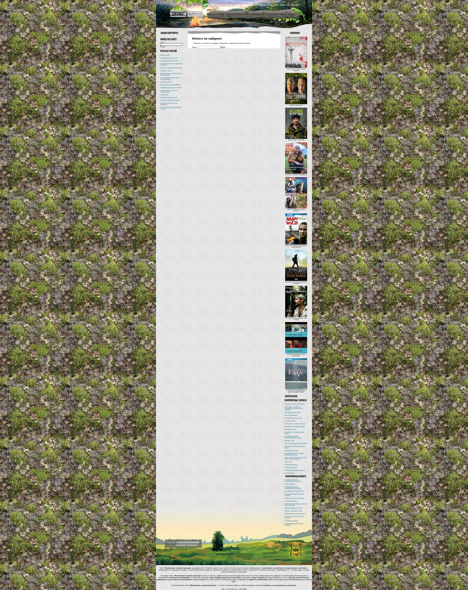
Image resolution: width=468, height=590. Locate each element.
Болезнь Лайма (165, 55)
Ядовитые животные (291, 464)
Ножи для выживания (291, 415)
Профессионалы (257, 14)
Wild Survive (295, 4)
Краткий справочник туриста (293, 510)
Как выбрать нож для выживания (295, 426)
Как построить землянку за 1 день (295, 423)
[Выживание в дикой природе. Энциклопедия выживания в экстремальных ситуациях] (186, 16)
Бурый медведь (289, 473)
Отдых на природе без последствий (171, 67)
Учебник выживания (291, 501)
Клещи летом (164, 94)
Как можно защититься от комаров (171, 87)
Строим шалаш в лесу (291, 450)
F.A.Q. (288, 4)
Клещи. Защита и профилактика (170, 84)
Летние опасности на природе (169, 60)
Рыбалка (283, 14)
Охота (290, 14)
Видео (239, 14)
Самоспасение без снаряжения (294, 498)
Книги (246, 14)
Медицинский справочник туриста (295, 513)
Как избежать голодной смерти (294, 491)
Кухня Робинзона (290, 484)
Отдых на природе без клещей (169, 100)
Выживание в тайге (290, 429)
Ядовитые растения (291, 467)
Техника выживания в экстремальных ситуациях (293, 436)
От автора (244, 4)
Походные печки (290, 420)
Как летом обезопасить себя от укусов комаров (170, 78)
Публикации (230, 14)
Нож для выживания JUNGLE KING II (296, 443)
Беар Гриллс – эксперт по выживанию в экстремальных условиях (294, 408)
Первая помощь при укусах (168, 58)
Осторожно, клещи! (166, 70)
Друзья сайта (253, 4)
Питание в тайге (290, 440)
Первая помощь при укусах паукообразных (168, 91)
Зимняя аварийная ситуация (293, 508)
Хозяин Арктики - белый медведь (295, 470)
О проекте (237, 4)
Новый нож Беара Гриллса (293, 412)
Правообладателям (217, 4)
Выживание (206, 4)
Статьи (209, 14)
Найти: (162, 42)
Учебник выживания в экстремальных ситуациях (293, 487)
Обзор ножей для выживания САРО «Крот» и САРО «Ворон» (296, 458)
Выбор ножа (288, 461)
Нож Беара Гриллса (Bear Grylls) (295, 404)
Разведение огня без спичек (293, 418)
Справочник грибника (291, 520)
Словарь (283, 4)
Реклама (276, 4)
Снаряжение (218, 14)
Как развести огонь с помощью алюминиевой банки (294, 453)
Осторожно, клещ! (165, 82)
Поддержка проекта (265, 4)
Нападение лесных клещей (168, 97)
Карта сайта (228, 4)
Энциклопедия (271, 14)
